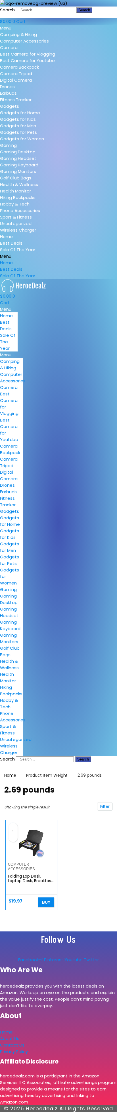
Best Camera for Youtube (27, 60)
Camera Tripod (16, 74)
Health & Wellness (19, 184)
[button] (58, 28)
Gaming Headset (18, 158)
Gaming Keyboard (19, 165)
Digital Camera (16, 80)
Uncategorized (16, 223)
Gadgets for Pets (18, 132)
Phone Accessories (20, 210)
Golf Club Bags (15, 178)
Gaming (8, 145)
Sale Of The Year (17, 250)
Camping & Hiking (18, 34)
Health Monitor (15, 191)
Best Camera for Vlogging (27, 54)
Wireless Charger (18, 230)
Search (7, 10)
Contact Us (12, 1045)
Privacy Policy (14, 1051)
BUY (46, 902)
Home (6, 237)
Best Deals (11, 243)
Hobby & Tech (15, 204)
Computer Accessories (24, 41)
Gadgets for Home (20, 113)
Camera (9, 47)
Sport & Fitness (16, 217)
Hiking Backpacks (17, 197)
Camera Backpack (19, 67)
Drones (7, 87)
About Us (9, 1038)
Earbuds (8, 93)
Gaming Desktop (17, 152)
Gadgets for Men (18, 126)
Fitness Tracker (16, 100)
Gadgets (9, 106)
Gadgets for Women (22, 139)
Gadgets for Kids (18, 119)
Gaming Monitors (18, 171)
